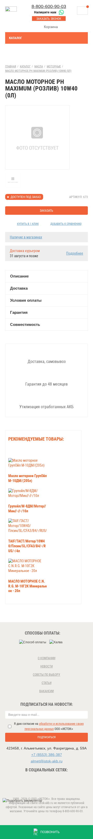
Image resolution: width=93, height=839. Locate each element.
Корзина (51, 27)
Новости (46, 666)
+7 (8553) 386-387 (46, 755)
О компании (46, 658)
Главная (10, 66)
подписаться (46, 737)
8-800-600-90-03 (49, 6)
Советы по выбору (46, 674)
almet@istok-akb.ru (47, 761)
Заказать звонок (48, 19)
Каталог (15, 38)
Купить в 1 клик (28, 224)
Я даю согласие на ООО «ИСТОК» (49, 726)
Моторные (54, 66)
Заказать (46, 210)
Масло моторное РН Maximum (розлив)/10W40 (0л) (38, 71)
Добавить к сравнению (65, 224)
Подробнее (74, 253)
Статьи (46, 683)
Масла (38, 66)
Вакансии (46, 691)
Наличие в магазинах (26, 237)
